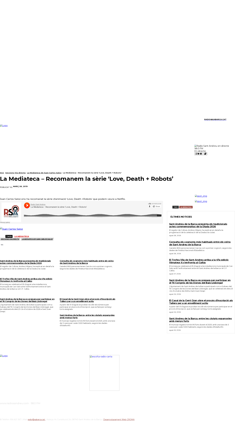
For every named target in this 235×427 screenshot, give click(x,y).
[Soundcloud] (10, 119)
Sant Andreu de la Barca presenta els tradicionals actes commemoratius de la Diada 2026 (25, 262)
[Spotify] (14, 119)
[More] (168, 186)
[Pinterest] (148, 186)
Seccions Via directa (15, 173)
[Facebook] (129, 186)
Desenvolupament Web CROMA (118, 419)
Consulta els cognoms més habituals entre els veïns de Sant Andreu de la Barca (87, 262)
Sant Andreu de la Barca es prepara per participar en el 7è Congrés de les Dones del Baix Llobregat (27, 300)
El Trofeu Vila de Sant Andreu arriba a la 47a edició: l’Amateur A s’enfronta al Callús (26, 279)
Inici (2, 173)
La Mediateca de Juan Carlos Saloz (44, 173)
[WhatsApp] (158, 186)
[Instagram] (5, 119)
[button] (229, 119)
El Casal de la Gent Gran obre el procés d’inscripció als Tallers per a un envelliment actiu (87, 300)
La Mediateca (21, 236)
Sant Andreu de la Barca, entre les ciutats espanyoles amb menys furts (87, 316)
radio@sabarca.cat (36, 419)
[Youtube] (24, 119)
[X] (19, 119)
